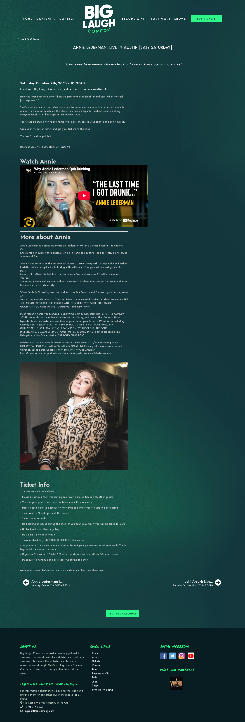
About (95, 657)
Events (96, 669)
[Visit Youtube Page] (191, 655)
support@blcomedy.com (39, 710)
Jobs (94, 681)
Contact (67, 18)
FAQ (94, 677)
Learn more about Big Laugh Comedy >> (49, 684)
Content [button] (45, 18)
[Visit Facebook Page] (163, 655)
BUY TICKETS (206, 18)
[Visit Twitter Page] (172, 655)
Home (27, 18)
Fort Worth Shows (168, 18)
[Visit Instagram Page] (181, 655)
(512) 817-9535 (34, 707)
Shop (95, 685)
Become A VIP (134, 18)
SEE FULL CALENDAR (122, 613)
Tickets (96, 661)
